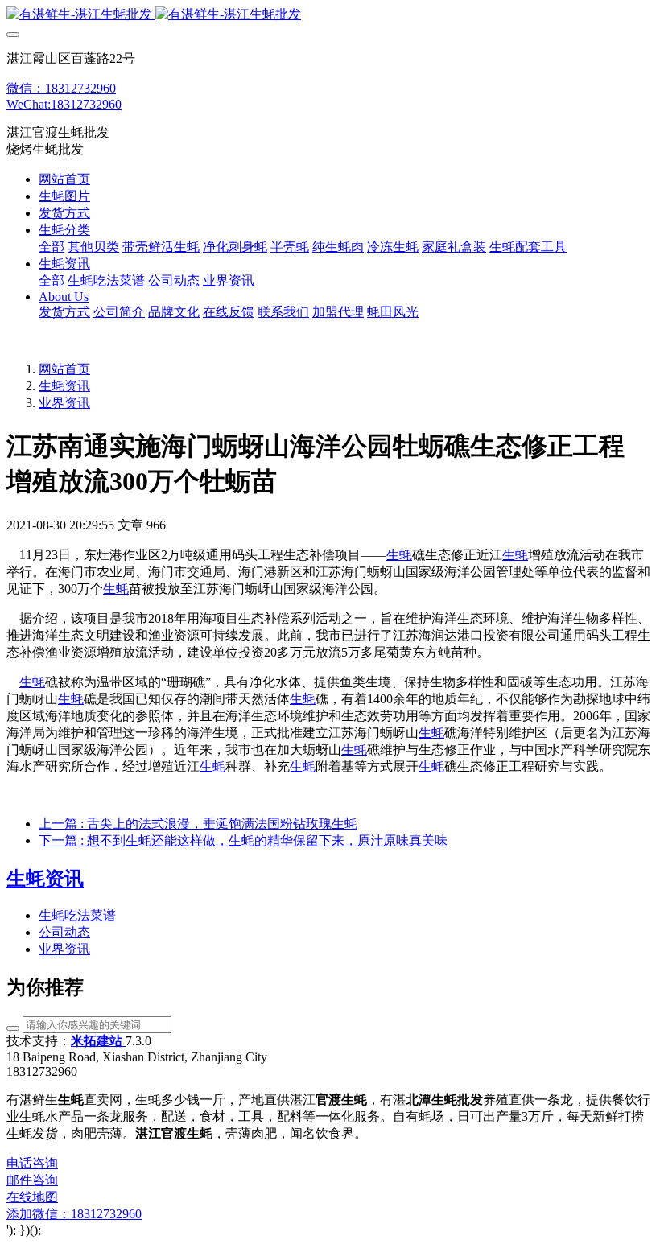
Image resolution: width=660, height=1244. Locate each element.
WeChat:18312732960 (64, 104)
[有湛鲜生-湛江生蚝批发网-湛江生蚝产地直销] (330, 14)
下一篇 (243, 840)
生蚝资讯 (64, 386)
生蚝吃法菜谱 (77, 915)
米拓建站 (98, 1041)
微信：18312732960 (61, 88)
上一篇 (198, 823)
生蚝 (399, 555)
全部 (51, 246)
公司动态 (64, 932)
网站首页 (64, 179)
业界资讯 (64, 403)
